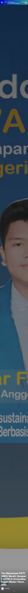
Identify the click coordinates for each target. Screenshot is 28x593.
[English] (24, 2)
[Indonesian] (26, 2)
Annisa (7, 588)
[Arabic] (22, 2)
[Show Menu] (2, 2)
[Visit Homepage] (12, 2)
